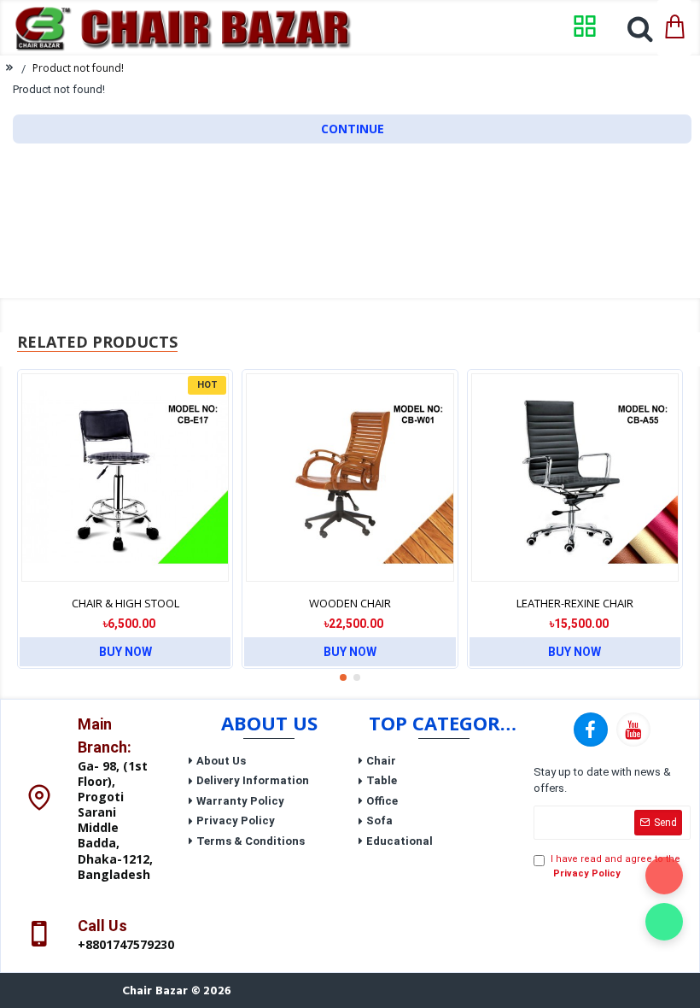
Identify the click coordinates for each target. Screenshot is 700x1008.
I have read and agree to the (615, 866)
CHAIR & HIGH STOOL (125, 603)
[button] (343, 677)
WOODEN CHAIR (350, 603)
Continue (352, 128)
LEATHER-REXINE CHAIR (574, 603)
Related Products (97, 342)
